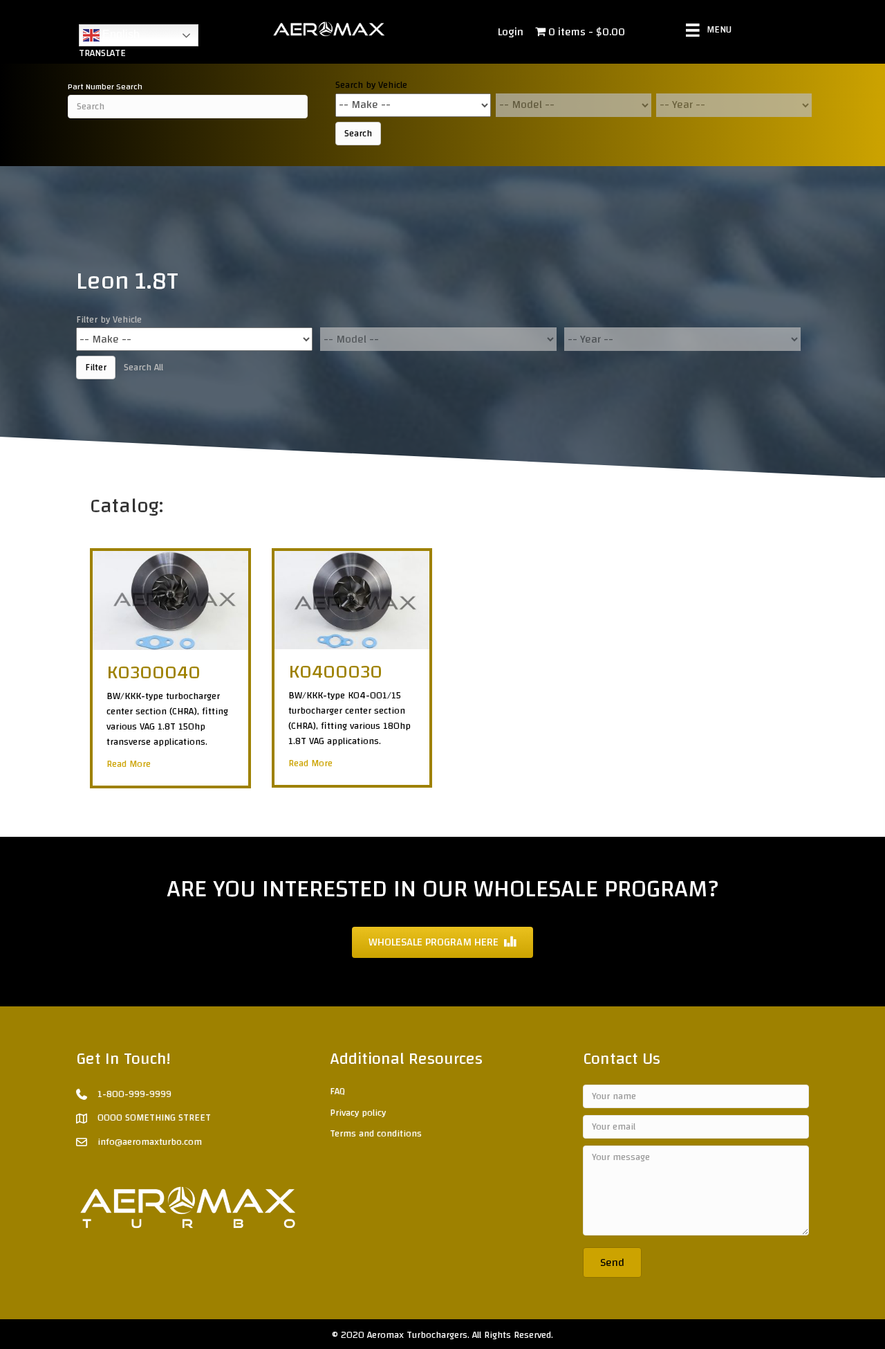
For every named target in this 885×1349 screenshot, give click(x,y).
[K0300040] (170, 600)
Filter (95, 368)
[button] (612, 1262)
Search (358, 134)
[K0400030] (352, 599)
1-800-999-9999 (134, 1094)
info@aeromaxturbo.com (149, 1142)
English (120, 34)
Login (510, 31)
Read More (128, 764)
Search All (143, 368)
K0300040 (153, 672)
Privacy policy (358, 1113)
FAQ (337, 1092)
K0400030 (335, 671)
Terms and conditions (376, 1134)
